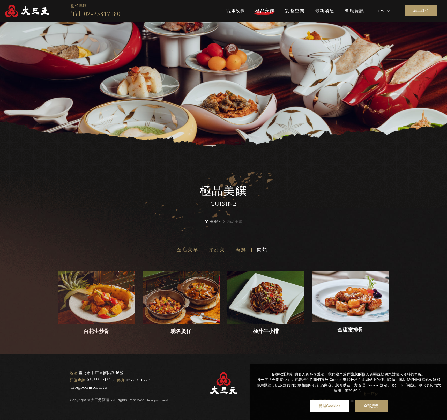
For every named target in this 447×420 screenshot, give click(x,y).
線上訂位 (421, 10)
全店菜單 (188, 249)
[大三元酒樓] (27, 11)
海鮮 (241, 249)
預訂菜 (217, 249)
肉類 (262, 249)
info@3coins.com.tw (89, 387)
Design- (151, 400)
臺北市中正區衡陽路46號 (97, 373)
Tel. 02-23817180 (95, 14)
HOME (215, 221)
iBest (164, 400)
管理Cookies (329, 406)
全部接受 (371, 406)
